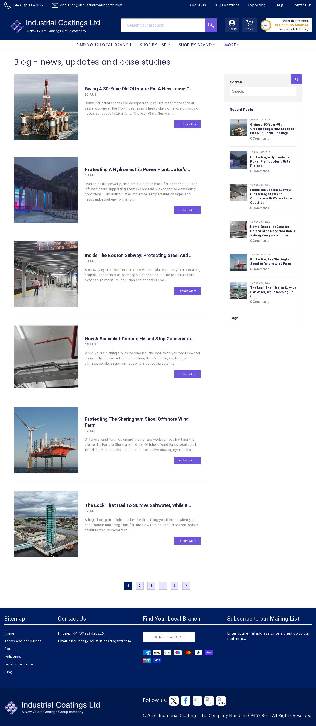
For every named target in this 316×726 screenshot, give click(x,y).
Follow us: (155, 700)
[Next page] (186, 586)
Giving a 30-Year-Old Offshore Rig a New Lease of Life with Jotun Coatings (272, 129)
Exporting (256, 5)
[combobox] (163, 25)
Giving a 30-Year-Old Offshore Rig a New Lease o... (139, 88)
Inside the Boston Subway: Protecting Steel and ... (139, 255)
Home (9, 633)
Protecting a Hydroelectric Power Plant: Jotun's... (137, 169)
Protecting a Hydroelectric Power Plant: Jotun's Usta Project (271, 161)
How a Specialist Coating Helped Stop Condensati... (140, 338)
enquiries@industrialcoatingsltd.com (100, 641)
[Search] (211, 25)
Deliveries (12, 656)
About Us (197, 5)
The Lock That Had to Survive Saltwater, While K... (138, 505)
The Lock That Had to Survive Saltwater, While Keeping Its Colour (273, 292)
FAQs (279, 5)
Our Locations (227, 5)
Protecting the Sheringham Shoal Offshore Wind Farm (137, 422)
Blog (8, 672)
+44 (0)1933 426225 (87, 633)
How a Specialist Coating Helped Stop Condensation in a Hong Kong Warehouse (273, 231)
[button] (155, 45)
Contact (11, 649)
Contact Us (302, 5)
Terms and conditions (22, 641)
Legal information (19, 664)
